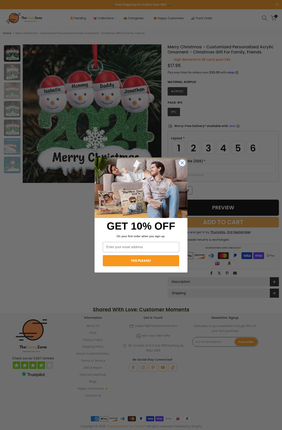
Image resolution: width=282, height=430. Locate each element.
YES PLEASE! (141, 260)
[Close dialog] (182, 162)
